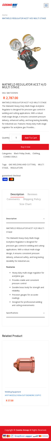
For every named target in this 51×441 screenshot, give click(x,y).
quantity (6, 137)
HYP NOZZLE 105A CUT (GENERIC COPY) (23, 395)
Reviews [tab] (32, 194)
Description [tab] (17, 194)
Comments (13, 199)
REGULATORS (16, 167)
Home (4, 15)
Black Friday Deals (22, 153)
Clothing (36, 153)
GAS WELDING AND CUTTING (22, 164)
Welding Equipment (13, 392)
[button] (25, 219)
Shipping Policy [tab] (32, 199)
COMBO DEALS (10, 156)
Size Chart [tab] (25, 204)
